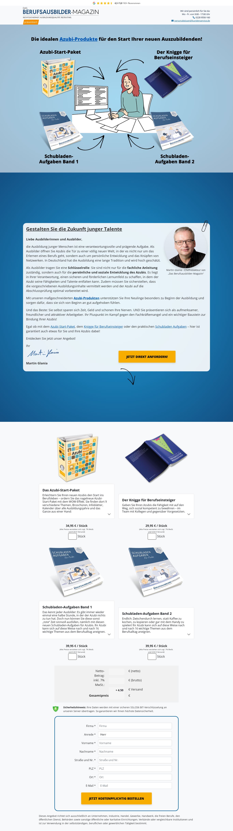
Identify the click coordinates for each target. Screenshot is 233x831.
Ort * (92, 777)
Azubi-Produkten (86, 298)
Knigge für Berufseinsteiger (103, 326)
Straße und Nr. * (85, 760)
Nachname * (87, 751)
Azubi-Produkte (79, 39)
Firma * (91, 726)
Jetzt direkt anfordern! (147, 357)
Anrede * (90, 734)
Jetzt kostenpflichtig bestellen (116, 798)
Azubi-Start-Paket (62, 326)
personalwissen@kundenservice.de (192, 20)
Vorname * (89, 743)
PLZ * (92, 768)
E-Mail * (91, 786)
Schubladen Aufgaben (171, 326)
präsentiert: (31, 22)
